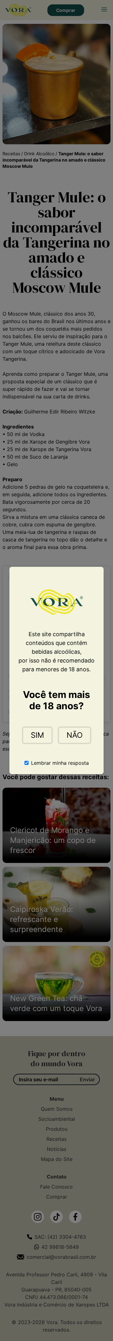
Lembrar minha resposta (60, 763)
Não (75, 735)
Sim (37, 735)
